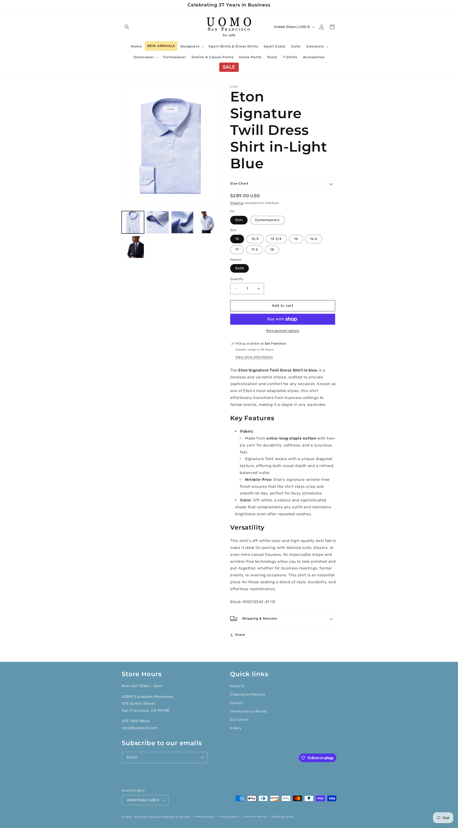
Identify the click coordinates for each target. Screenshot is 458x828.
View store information (254, 357)
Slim (239, 220)
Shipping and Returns (247, 694)
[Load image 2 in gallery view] (157, 222)
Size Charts (239, 720)
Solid (239, 268)
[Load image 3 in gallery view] (182, 222)
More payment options (282, 330)
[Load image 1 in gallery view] (133, 222)
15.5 (255, 239)
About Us (237, 686)
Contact (236, 703)
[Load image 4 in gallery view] (207, 222)
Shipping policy (283, 816)
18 (272, 250)
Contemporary (267, 220)
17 (237, 250)
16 (296, 239)
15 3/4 (276, 239)
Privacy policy (229, 816)
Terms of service (255, 816)
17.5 (254, 250)
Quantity (236, 279)
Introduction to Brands (248, 711)
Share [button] (240, 635)
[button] (127, 27)
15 (237, 239)
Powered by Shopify (177, 816)
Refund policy (205, 816)
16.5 (313, 239)
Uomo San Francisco (148, 816)
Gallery (236, 728)
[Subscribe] (202, 757)
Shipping (236, 203)
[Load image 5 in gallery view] (133, 247)
